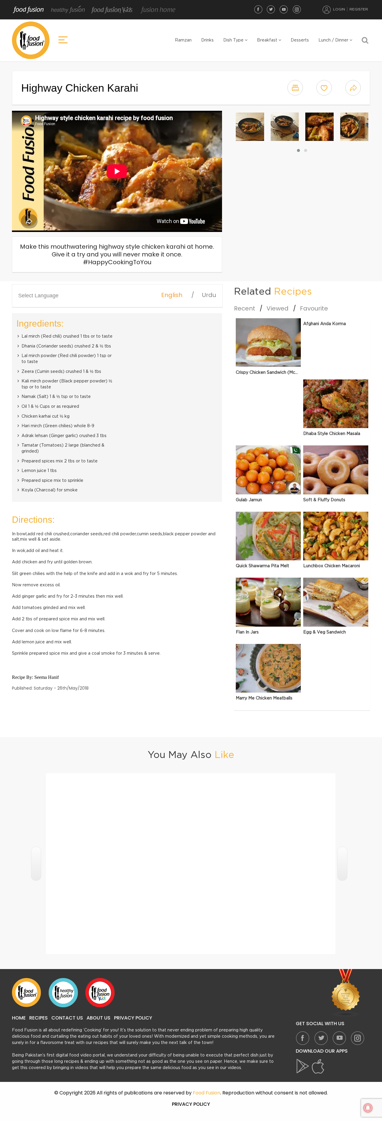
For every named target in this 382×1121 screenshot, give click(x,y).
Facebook (258, 9)
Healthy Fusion (68, 9)
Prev (36, 864)
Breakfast (267, 40)
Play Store (303, 1066)
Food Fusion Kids (112, 9)
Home (19, 1018)
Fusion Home (157, 9)
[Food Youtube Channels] (346, 993)
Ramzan (183, 40)
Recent (244, 308)
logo (31, 40)
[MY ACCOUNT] (327, 9)
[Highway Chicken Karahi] (250, 127)
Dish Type (234, 40)
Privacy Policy (133, 1018)
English (171, 295)
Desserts (300, 40)
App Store (318, 1066)
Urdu (209, 295)
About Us (98, 1018)
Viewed (278, 308)
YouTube (284, 9)
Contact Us (67, 1018)
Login (339, 9)
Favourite (314, 308)
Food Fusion (28, 9)
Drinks (207, 40)
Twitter (271, 9)
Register (358, 9)
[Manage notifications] (368, 1108)
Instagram (296, 9)
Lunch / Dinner (333, 40)
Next (342, 864)
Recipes (38, 1018)
